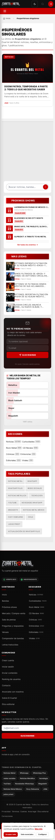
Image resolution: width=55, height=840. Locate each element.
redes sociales (35, 488)
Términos (15, 812)
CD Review (36, 613)
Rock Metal (36, 607)
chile (30, 517)
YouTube (12, 503)
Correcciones (7, 816)
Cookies (23, 812)
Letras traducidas (10, 645)
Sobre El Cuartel (9, 698)
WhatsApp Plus (15, 488)
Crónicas (35, 620)
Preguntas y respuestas (13, 626)
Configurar (42, 834)
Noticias (36, 595)
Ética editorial (8, 704)
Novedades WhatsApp (32, 503)
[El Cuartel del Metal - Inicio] (11, 4)
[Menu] (5, 11)
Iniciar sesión (8, 667)
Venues (5, 632)
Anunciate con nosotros (13, 692)
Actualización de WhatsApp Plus (24, 531)
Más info (38, 829)
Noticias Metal (15, 481)
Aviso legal (32, 812)
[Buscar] (42, 4)
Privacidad (6, 812)
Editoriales (36, 632)
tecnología (37, 496)
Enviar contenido (9, 673)
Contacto (6, 685)
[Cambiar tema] (35, 4)
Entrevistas (36, 626)
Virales (34, 638)
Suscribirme (29, 355)
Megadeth (13, 510)
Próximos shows (9, 607)
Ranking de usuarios (11, 679)
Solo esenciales (27, 834)
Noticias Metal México (33, 510)
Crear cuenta (8, 660)
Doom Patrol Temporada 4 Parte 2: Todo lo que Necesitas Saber (26, 88)
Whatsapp (32, 481)
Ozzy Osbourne (15, 517)
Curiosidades (38, 601)
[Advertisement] (27, 153)
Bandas (5, 601)
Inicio (4, 595)
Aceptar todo (11, 834)
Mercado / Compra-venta (13, 613)
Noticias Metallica (17, 496)
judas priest (14, 524)
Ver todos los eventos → (27, 245)
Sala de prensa (9, 620)
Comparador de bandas (13, 638)
